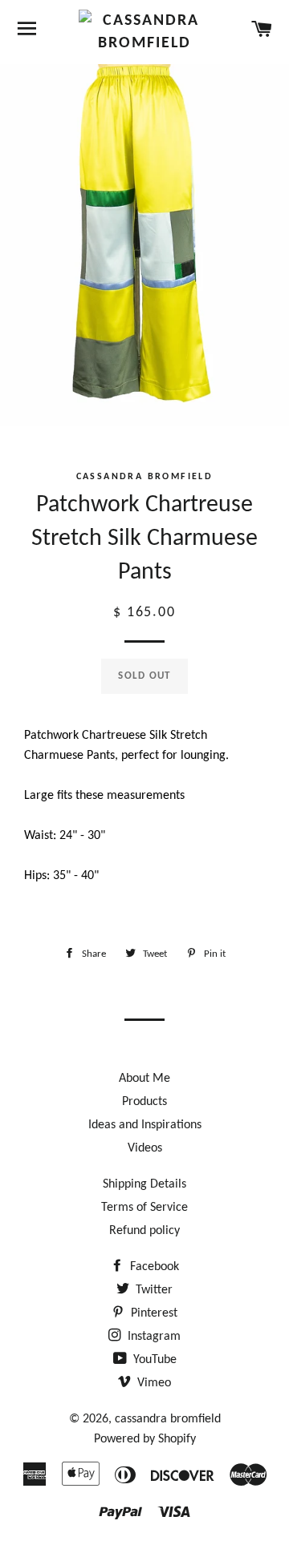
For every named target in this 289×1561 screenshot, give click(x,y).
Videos (145, 1148)
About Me (144, 1078)
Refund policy (144, 1230)
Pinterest (152, 1313)
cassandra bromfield (168, 1419)
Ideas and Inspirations (144, 1125)
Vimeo (152, 1383)
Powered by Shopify (145, 1439)
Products (144, 1101)
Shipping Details (144, 1184)
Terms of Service (144, 1207)
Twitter (152, 1290)
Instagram (152, 1336)
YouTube (153, 1359)
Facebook (153, 1266)
